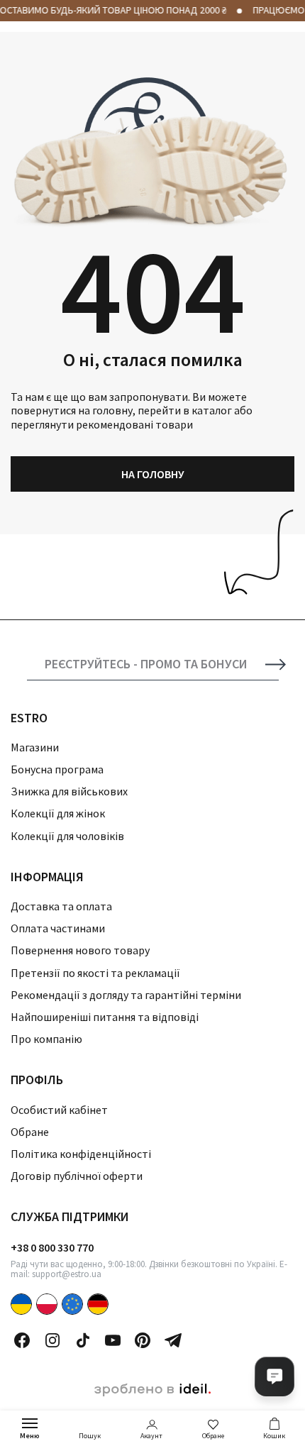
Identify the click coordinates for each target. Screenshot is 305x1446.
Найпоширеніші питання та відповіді (105, 1017)
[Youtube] (112, 1340)
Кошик (274, 1435)
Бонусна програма (57, 769)
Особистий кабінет (59, 1110)
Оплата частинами (58, 928)
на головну (152, 474)
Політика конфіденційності (81, 1154)
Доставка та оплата (61, 906)
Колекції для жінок (58, 813)
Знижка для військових (69, 791)
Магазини (35, 747)
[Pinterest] (142, 1340)
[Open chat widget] (274, 1376)
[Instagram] (52, 1340)
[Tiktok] (83, 1340)
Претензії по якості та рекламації (95, 973)
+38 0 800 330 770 (52, 1247)
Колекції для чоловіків (67, 836)
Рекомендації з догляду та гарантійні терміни (126, 995)
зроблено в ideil (152, 1390)
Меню (30, 1435)
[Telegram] (173, 1340)
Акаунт (151, 1435)
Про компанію (46, 1039)
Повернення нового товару (80, 950)
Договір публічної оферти (77, 1176)
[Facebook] (22, 1340)
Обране (213, 1435)
